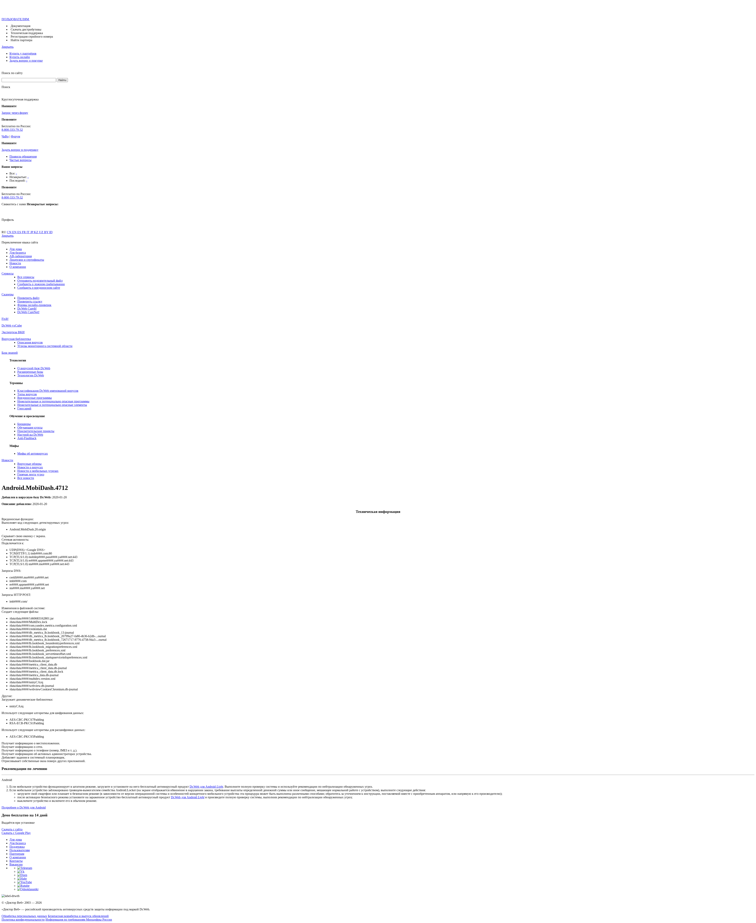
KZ (36, 232)
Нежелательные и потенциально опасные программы (53, 401)
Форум (15, 136)
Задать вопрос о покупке (26, 60)
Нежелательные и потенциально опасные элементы (52, 405)
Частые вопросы (20, 160)
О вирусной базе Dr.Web (33, 368)
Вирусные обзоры (29, 463)
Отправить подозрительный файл (40, 280)
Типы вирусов (27, 394)
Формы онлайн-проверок (34, 305)
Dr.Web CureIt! (27, 308)
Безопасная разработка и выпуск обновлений (78, 916)
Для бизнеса (17, 252)
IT (28, 232)
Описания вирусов (30, 342)
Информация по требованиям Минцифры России (78, 919)
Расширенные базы (30, 371)
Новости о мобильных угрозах (37, 471)
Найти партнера (21, 40)
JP (32, 232)
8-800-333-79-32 (12, 129)
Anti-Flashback (26, 438)
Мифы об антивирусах (32, 453)
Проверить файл (28, 298)
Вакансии (16, 864)
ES (19, 232)
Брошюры (24, 424)
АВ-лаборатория (20, 256)
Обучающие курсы (30, 427)
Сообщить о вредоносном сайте (38, 287)
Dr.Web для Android (206, 786)
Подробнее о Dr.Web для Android (24, 807)
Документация (20, 26)
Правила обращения (23, 156)
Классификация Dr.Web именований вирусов (47, 390)
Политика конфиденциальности (23, 919)
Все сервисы (25, 277)
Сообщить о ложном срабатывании (41, 284)
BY (46, 232)
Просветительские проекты (35, 431)
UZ (41, 232)
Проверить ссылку (29, 301)
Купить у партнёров (22, 53)
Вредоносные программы (34, 397)
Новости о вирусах (30, 467)
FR (24, 232)
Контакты (16, 861)
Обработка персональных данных (24, 916)
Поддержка (17, 846)
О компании (17, 266)
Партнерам (16, 853)
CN (9, 232)
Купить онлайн (19, 57)
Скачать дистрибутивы (26, 29)
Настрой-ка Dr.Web (30, 434)
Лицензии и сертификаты (26, 259)
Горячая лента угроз (30, 474)
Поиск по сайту (12, 73)
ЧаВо (5, 136)
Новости (15, 263)
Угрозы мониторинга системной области (44, 346)
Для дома (15, 249)
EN (14, 232)
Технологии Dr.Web (30, 375)
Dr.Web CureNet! (28, 312)
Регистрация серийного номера (32, 36)
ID (51, 232)
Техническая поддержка (27, 33)
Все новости (25, 478)
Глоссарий (24, 408)
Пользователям (19, 850)
